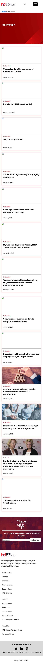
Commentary (7, 585)
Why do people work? (13, 139)
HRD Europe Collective (10, 620)
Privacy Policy (24, 652)
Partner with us (8, 634)
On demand (7, 611)
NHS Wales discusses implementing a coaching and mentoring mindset (20, 427)
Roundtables (7, 603)
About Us (5, 626)
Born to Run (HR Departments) (17, 104)
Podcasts (5, 581)
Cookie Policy (36, 652)
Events (4, 599)
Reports (5, 577)
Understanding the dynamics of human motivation (18, 70)
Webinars (5, 607)
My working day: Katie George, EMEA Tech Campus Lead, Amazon (20, 246)
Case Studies (7, 573)
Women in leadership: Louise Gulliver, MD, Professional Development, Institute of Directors (20, 283)
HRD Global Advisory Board (12, 630)
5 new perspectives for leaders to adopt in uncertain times (18, 320)
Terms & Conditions (10, 652)
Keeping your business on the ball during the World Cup (19, 211)
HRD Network (7, 593)
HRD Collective (7, 616)
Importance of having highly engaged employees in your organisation (21, 355)
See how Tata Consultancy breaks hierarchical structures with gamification (19, 392)
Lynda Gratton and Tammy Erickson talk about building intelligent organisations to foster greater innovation (20, 465)
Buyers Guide (7, 589)
